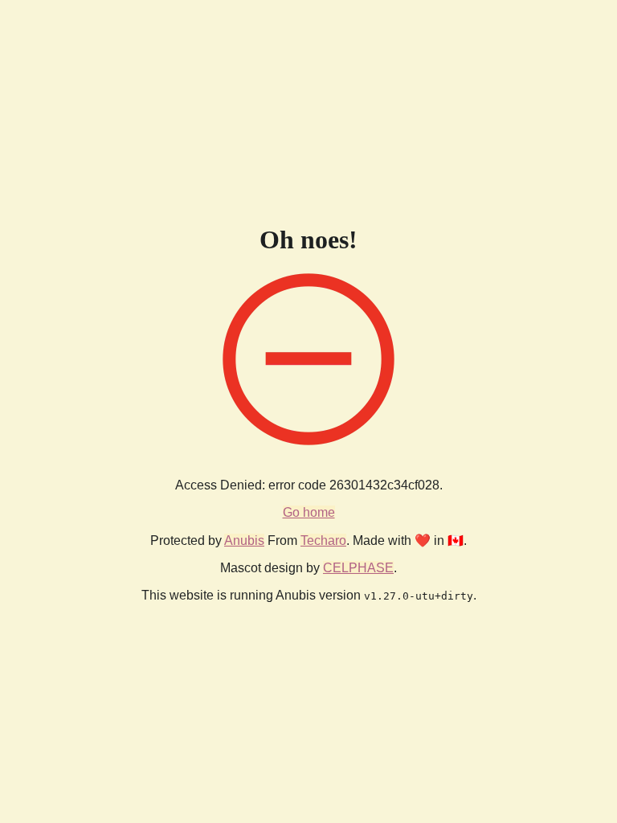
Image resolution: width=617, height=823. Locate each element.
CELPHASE (358, 568)
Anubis (244, 540)
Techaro (323, 540)
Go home (309, 512)
